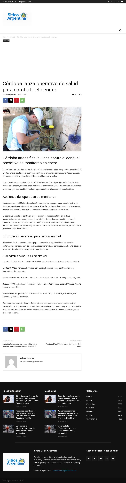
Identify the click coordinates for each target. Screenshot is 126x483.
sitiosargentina (11, 94)
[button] (120, 30)
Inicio (4, 37)
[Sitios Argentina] (17, 16)
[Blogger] (88, 458)
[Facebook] (108, 1)
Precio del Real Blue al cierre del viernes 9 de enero (63, 345)
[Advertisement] (42, 62)
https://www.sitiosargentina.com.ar (31, 362)
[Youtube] (121, 1)
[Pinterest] (16, 100)
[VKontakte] (113, 458)
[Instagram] (111, 1)
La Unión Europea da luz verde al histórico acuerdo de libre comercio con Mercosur (20, 345)
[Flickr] (100, 458)
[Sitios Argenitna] (16, 462)
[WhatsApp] (22, 100)
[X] (115, 1)
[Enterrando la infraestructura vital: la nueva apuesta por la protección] (8, 429)
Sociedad (12, 37)
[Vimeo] (118, 1)
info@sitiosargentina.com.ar (64, 470)
